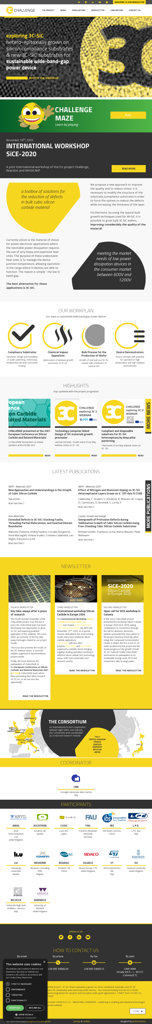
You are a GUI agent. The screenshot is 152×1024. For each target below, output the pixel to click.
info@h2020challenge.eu (38, 1021)
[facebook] (70, 936)
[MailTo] (107, 2)
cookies (86, 1021)
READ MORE (128, 168)
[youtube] (88, 936)
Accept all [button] (15, 1008)
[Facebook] (86, 2)
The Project (48, 10)
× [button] (44, 962)
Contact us (135, 10)
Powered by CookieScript (25, 1018)
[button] (25, 1014)
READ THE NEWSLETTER (35, 696)
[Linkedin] (93, 2)
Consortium (116, 10)
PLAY (128, 115)
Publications (79, 10)
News (63, 10)
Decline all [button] (35, 1008)
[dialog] (25, 990)
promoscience (139, 1021)
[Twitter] (79, 2)
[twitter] (61, 936)
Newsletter (97, 10)
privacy (77, 1021)
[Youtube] (100, 2)
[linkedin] (79, 936)
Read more (27, 977)
